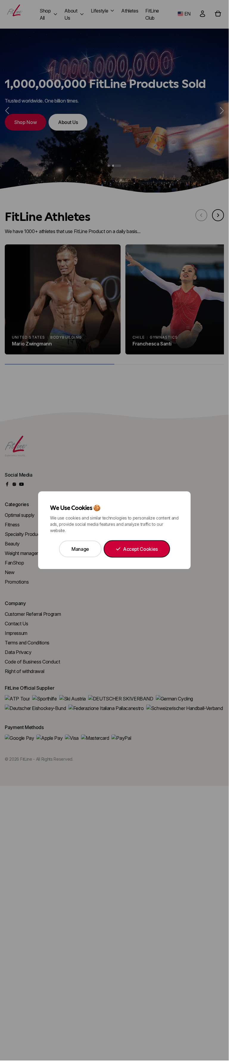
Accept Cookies (140, 549)
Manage (80, 549)
